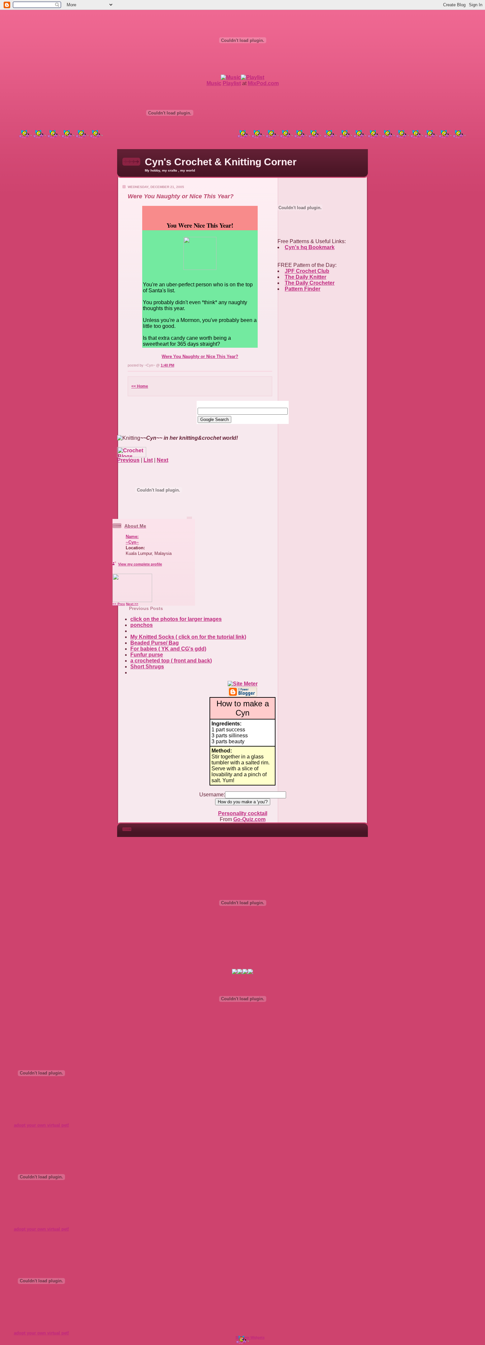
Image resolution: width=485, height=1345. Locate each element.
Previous (128, 460)
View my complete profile (140, 564)
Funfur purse (146, 654)
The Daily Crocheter (310, 283)
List (148, 460)
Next (162, 460)
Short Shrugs (147, 666)
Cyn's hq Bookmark (310, 247)
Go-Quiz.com (249, 819)
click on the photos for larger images (176, 619)
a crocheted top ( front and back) (171, 660)
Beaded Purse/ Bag (154, 643)
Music (214, 83)
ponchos (141, 625)
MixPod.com (263, 83)
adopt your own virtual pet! (41, 1125)
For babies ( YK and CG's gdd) (168, 649)
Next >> (132, 604)
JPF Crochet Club (307, 271)
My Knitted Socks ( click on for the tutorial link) (188, 637)
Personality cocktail (242, 813)
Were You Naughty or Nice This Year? (200, 356)
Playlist (232, 83)
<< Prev (119, 604)
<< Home (139, 386)
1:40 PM (167, 365)
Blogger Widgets (250, 1337)
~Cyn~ (132, 542)
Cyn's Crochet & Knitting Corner (221, 161)
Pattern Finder (302, 289)
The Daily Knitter (305, 277)
